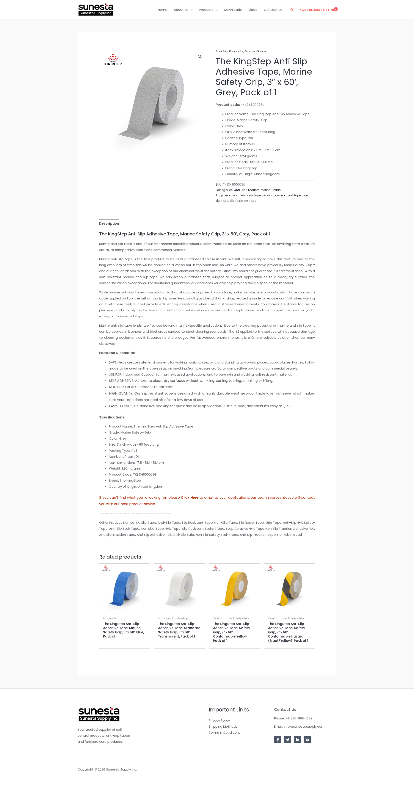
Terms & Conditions (224, 732)
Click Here (189, 497)
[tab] (109, 223)
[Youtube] (307, 739)
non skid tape (291, 195)
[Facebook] (277, 739)
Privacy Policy (219, 720)
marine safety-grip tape (243, 195)
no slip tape (271, 195)
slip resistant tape (243, 201)
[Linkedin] (297, 739)
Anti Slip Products (229, 51)
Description (109, 223)
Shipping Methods (223, 726)
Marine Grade (256, 51)
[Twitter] (287, 739)
